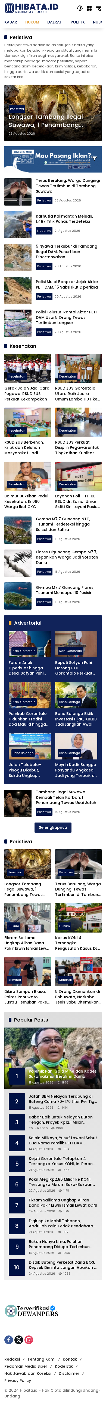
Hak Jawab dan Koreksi (27, 1373)
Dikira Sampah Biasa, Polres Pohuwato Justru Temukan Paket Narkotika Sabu (26, 997)
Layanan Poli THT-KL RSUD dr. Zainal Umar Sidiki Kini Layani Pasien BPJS (77, 502)
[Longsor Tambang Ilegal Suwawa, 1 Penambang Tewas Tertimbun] (27, 863)
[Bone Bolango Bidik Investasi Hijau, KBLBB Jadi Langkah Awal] (76, 695)
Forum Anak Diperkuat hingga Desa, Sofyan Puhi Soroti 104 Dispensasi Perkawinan (29, 668)
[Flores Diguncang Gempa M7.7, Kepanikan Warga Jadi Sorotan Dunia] (18, 563)
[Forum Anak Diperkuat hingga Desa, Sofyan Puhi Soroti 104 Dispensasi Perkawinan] (30, 644)
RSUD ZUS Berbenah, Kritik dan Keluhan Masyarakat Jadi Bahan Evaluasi (24, 448)
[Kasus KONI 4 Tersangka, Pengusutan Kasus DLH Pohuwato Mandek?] (78, 917)
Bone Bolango (69, 702)
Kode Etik (64, 1366)
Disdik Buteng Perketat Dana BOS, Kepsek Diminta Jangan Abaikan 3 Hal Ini (62, 1265)
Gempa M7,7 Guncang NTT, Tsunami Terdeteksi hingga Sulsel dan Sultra (63, 524)
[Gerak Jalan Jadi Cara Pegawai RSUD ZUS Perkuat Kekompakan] (27, 368)
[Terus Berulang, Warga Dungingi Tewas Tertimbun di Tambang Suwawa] (18, 192)
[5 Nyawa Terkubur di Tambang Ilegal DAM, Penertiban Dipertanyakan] (18, 257)
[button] (80, 8)
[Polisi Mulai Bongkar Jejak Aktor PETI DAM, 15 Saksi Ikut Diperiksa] (18, 290)
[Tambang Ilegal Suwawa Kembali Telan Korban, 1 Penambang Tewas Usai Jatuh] (18, 803)
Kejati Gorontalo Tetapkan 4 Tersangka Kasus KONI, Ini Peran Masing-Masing (61, 1161)
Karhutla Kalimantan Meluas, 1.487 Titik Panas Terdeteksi (64, 218)
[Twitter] (18, 1339)
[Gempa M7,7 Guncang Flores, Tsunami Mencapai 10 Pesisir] (18, 596)
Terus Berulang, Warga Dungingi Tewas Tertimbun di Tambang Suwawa (68, 186)
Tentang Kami (41, 1359)
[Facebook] (8, 1339)
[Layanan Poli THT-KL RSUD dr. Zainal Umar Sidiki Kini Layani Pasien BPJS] (78, 476)
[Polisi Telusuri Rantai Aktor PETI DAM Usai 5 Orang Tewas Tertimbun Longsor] (18, 323)
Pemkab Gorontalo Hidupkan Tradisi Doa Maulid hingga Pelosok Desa (28, 719)
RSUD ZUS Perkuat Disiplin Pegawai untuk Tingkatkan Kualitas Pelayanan (77, 448)
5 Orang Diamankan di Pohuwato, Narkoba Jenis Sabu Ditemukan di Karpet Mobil (77, 997)
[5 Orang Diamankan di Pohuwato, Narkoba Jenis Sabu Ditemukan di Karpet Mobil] (78, 971)
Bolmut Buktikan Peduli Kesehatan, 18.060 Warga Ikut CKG (26, 501)
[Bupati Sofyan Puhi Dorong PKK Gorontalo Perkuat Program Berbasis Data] (76, 644)
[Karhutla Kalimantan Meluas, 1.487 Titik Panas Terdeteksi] (18, 224)
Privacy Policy (17, 1380)
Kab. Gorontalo (24, 651)
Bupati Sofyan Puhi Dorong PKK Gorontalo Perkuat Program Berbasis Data (73, 668)
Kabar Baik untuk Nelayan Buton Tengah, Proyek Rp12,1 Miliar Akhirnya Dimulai (61, 1120)
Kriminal (14, 980)
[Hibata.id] (31, 8)
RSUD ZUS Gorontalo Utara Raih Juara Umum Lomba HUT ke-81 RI (77, 394)
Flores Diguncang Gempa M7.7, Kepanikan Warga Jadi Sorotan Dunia (67, 557)
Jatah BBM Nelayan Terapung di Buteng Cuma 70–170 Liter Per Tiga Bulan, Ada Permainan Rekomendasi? (63, 1099)
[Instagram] (28, 1339)
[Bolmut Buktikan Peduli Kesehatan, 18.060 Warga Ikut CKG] (27, 476)
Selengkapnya (53, 827)
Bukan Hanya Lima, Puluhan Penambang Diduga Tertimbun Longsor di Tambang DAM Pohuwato (59, 1244)
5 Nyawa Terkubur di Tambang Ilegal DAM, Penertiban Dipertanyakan (66, 252)
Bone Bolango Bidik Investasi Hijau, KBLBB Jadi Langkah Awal (76, 719)
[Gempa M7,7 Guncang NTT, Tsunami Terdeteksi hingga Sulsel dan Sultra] (18, 530)
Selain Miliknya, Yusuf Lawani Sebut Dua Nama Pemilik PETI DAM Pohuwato (63, 1140)
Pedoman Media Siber (25, 1366)
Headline (44, 230)
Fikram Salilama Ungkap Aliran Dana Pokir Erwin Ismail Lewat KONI (27, 943)
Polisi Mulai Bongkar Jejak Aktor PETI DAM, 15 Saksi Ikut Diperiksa (67, 284)
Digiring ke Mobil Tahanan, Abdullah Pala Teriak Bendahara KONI (61, 1223)
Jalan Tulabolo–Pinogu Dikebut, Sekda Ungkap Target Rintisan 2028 (29, 770)
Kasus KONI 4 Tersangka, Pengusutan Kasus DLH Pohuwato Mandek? (77, 943)
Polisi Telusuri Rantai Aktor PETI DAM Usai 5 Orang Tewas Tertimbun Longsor (66, 317)
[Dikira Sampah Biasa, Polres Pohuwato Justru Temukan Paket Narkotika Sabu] (27, 971)
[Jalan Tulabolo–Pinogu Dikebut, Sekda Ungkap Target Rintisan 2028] (30, 746)
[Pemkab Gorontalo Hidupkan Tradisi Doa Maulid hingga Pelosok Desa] (30, 695)
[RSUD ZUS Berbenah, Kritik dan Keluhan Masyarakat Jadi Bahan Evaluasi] (27, 422)
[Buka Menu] (89, 8)
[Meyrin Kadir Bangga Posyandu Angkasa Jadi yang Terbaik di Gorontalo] (76, 746)
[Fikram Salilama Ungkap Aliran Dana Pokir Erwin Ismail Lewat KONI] (27, 917)
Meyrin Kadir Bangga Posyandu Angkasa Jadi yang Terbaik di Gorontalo (75, 770)
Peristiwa (17, 109)
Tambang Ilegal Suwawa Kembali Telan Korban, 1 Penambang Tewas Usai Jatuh (66, 797)
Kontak (70, 1359)
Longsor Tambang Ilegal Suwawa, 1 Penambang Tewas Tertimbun (46, 121)
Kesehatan (16, 376)
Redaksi (12, 1359)
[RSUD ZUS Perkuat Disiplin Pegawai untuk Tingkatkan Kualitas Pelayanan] (78, 422)
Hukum (13, 926)
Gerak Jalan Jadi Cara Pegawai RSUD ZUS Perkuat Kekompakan (26, 394)
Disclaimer (69, 1373)
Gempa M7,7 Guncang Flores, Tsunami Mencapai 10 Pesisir (65, 590)
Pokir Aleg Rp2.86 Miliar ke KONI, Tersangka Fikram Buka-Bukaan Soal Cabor (60, 1182)
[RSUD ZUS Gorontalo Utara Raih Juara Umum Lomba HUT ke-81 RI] (78, 368)
